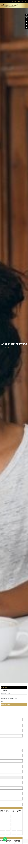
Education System (5, 693)
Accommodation (5, 696)
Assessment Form (5, 704)
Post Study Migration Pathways (9, 698)
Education (4, 687)
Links (2, 701)
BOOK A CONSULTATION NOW (19, 1)
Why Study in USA (6, 690)
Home (6, 347)
